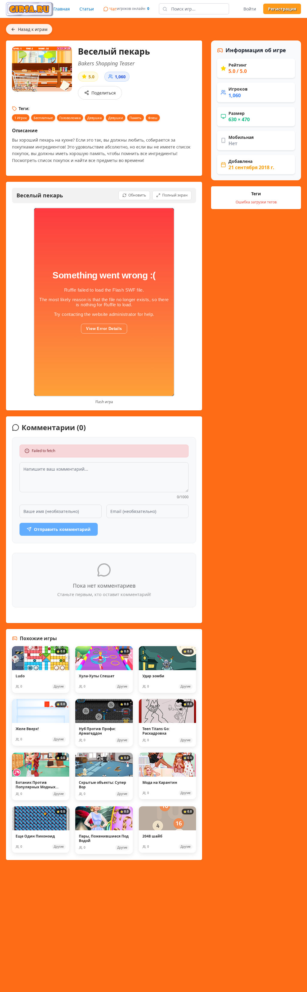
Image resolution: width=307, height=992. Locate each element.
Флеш (152, 117)
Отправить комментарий (62, 529)
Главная (61, 9)
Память (136, 117)
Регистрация (282, 9)
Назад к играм (32, 29)
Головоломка (70, 117)
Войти (249, 9)
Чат (113, 9)
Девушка (94, 117)
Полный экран (175, 195)
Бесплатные (43, 117)
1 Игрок (20, 117)
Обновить (137, 195)
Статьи (86, 9)
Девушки (115, 117)
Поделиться (103, 93)
